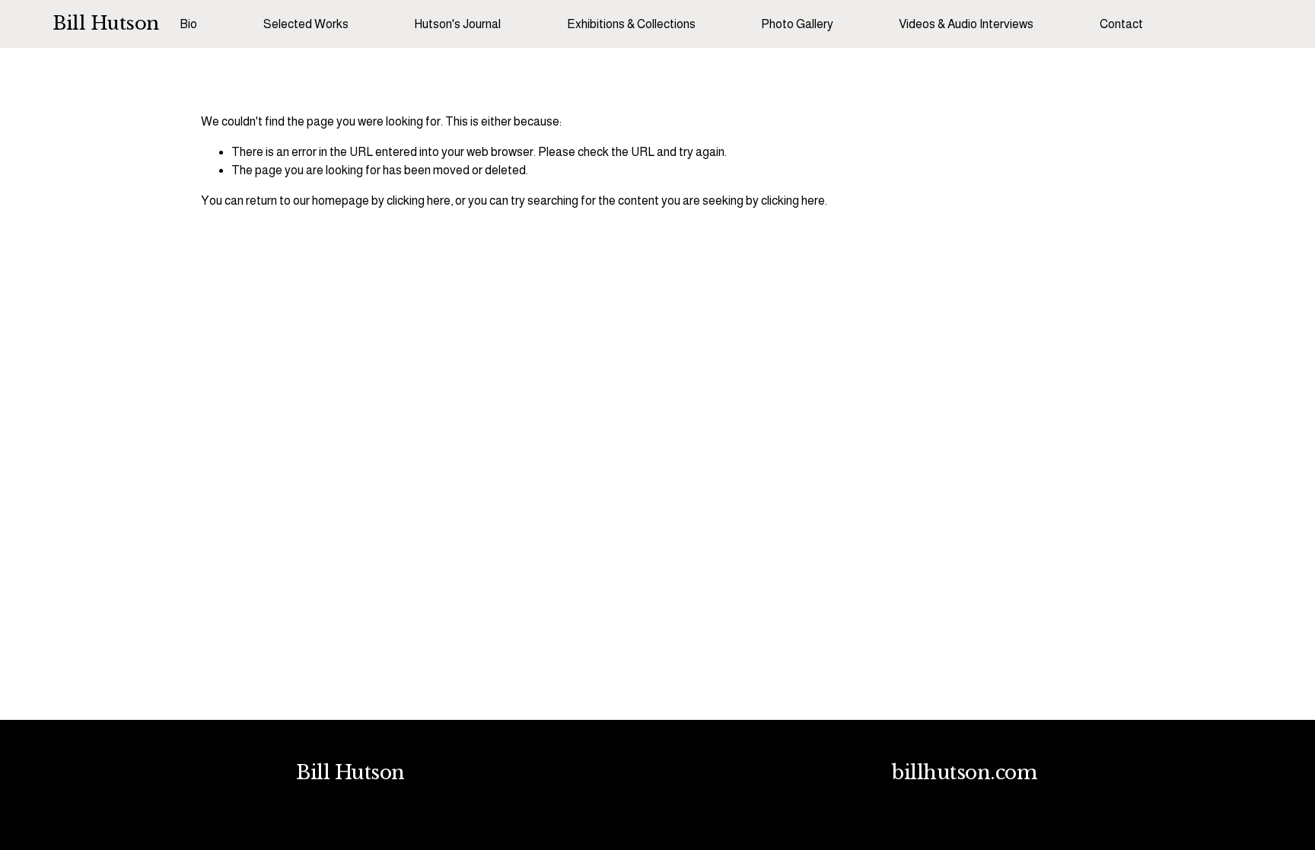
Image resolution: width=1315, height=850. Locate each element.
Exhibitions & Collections (631, 24)
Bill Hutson (106, 23)
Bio (188, 24)
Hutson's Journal (457, 24)
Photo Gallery (797, 24)
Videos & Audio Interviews (966, 24)
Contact (1121, 24)
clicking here (419, 200)
